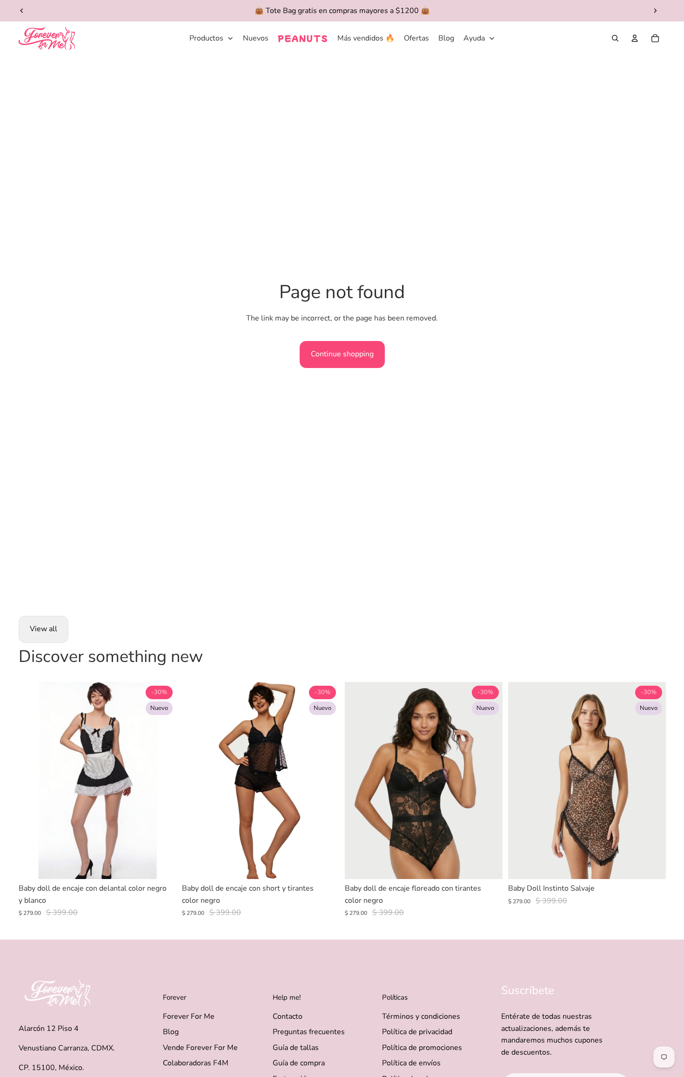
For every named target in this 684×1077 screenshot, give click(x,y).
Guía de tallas (296, 1048)
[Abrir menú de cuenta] (634, 38)
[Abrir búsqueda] (615, 38)
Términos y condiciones (421, 1016)
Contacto (287, 1016)
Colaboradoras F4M (195, 1063)
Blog (171, 1032)
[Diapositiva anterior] (22, 10)
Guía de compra (299, 1063)
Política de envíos (411, 1063)
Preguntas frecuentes (309, 1032)
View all (43, 629)
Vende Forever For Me (200, 1048)
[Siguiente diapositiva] (655, 10)
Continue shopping (342, 354)
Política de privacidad (417, 1032)
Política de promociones (422, 1048)
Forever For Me (189, 1016)
